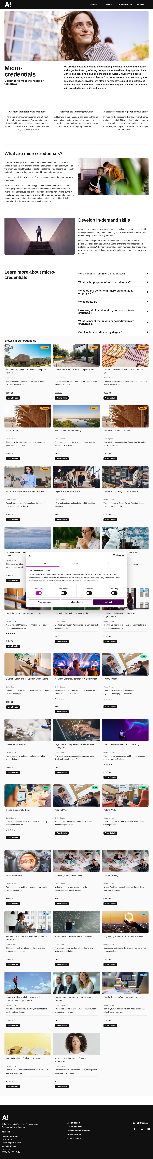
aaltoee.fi (6, 1132)
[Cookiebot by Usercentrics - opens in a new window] (114, 555)
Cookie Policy (74, 1138)
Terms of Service (75, 1127)
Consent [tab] (43, 563)
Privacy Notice (74, 1135)
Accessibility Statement (78, 1131)
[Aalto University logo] (8, 4)
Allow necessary (44, 602)
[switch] (64, 593)
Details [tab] (76, 563)
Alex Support (73, 1123)
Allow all (108, 602)
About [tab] (110, 563)
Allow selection (77, 602)
